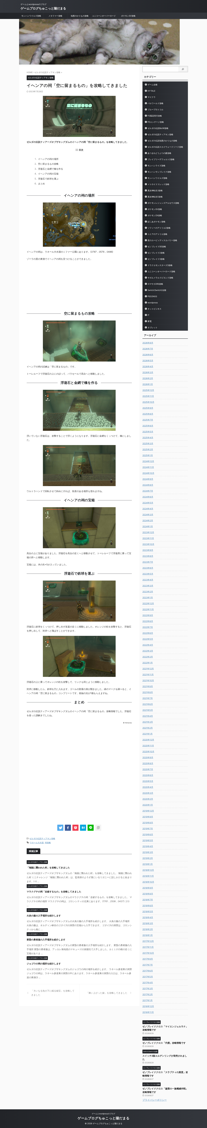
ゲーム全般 (152, 84)
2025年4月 (147, 437)
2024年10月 (148, 473)
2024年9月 (147, 479)
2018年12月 (148, 870)
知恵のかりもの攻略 (79, 16)
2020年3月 (147, 793)
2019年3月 (147, 852)
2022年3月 (147, 651)
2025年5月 (147, 431)
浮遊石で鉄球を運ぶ (48, 178)
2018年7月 (147, 899)
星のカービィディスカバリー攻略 (162, 240)
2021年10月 (148, 680)
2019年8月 (147, 822)
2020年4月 (147, 787)
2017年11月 (148, 947)
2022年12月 (148, 603)
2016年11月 (148, 1012)
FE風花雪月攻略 (155, 116)
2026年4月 (147, 366)
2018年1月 (147, 935)
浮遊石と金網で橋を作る (50, 168)
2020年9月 (147, 757)
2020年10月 (148, 751)
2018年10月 (148, 882)
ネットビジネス (154, 309)
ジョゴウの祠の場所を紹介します (44, 963)
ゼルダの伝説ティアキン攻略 (42, 838)
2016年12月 (148, 1006)
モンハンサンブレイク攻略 (159, 172)
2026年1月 (147, 384)
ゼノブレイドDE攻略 (157, 246)
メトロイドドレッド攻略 (158, 184)
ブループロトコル (155, 109)
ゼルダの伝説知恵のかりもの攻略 (162, 140)
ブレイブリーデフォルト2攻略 (161, 159)
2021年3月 (147, 722)
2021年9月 (147, 686)
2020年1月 (147, 805)
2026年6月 (147, 354)
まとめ (41, 183)
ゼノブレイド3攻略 (156, 259)
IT (148, 315)
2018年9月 (147, 887)
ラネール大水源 (37, 842)
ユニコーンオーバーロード (104, 16)
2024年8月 (147, 485)
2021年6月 (147, 704)
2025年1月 (147, 455)
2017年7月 (147, 964)
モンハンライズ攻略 (156, 165)
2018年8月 (147, 893)
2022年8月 (147, 621)
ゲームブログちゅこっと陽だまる (43, 8)
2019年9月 (147, 816)
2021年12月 (148, 668)
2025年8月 (147, 414)
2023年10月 (148, 544)
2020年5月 (147, 781)
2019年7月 (147, 828)
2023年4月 (147, 579)
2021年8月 (147, 692)
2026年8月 (147, 342)
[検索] (182, 69)
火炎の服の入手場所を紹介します (44, 915)
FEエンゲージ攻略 (156, 122)
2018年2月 (147, 929)
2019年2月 (147, 858)
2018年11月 (148, 876)
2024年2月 (147, 520)
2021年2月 (147, 728)
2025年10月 (148, 402)
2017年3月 (147, 988)
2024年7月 (147, 491)
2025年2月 (147, 449)
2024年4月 (147, 508)
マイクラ (151, 97)
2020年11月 (148, 745)
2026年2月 (147, 378)
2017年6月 (147, 970)
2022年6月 (147, 633)
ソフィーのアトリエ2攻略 (159, 228)
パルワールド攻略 (155, 103)
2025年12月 (148, 390)
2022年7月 (147, 627)
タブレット (152, 327)
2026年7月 (147, 348)
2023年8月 (147, 556)
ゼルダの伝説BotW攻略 (158, 128)
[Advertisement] (79, 285)
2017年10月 (148, 953)
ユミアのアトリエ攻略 (157, 234)
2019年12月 (148, 810)
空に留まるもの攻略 (48, 163)
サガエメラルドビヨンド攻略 (160, 277)
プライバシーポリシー (154, 1099)
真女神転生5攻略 (155, 196)
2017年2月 (147, 994)
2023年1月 (147, 597)
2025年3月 (147, 443)
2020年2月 (147, 799)
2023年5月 (147, 574)
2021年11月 (148, 674)
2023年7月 (147, 562)
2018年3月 (147, 923)
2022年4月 (147, 645)
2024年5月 (147, 502)
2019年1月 (147, 864)
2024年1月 (147, 526)
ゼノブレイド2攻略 (156, 253)
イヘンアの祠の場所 (48, 159)
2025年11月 (148, 396)
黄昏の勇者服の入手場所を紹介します (46, 939)
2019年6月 (147, 834)
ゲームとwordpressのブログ (103, 1114)
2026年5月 (147, 360)
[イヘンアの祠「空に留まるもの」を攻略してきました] (83, 828)
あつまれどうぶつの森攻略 (159, 153)
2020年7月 (147, 769)
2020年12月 (148, 739)
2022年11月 (148, 609)
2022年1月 (147, 662)
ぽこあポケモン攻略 (156, 221)
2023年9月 (147, 550)
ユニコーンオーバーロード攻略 (161, 271)
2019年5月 (147, 840)
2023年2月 (147, 591)
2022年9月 (147, 615)
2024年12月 (148, 461)
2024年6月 (147, 496)
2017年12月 (148, 941)
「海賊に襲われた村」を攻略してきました (48, 867)
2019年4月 (147, 846)
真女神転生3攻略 (155, 190)
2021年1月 (147, 733)
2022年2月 (147, 656)
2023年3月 (147, 585)
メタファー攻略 (55, 16)
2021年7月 (147, 698)
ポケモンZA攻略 (155, 215)
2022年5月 (147, 639)
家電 (150, 321)
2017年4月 (147, 982)
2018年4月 (147, 917)
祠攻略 (48, 842)
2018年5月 (147, 911)
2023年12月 (148, 532)
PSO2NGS (152, 296)
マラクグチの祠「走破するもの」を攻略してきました (54, 891)
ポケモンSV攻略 (128, 16)
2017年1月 (147, 1000)
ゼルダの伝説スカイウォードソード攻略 (165, 147)
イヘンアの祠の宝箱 (48, 173)
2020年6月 (147, 775)
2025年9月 (147, 408)
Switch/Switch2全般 (157, 290)
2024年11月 (148, 467)
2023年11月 (148, 538)
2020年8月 (147, 763)
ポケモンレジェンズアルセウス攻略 (163, 203)
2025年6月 (147, 425)
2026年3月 (147, 372)
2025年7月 (147, 419)
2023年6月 (147, 568)
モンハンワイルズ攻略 (31, 16)
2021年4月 (147, 716)
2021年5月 (147, 710)
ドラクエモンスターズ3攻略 (160, 265)
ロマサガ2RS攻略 (155, 284)
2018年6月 (147, 905)
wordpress (153, 302)
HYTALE (151, 91)
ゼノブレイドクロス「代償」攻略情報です (164, 1042)
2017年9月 (147, 959)
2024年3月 (147, 514)
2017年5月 (147, 976)
